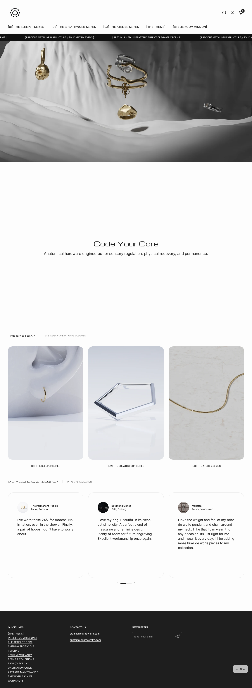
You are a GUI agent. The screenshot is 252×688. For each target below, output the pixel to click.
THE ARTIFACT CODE (20, 642)
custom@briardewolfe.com (85, 639)
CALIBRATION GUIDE (20, 667)
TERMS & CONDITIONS (21, 659)
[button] (224, 12)
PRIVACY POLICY (17, 663)
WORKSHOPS (15, 680)
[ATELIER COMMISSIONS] (22, 637)
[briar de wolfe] (15, 13)
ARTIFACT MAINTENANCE (23, 672)
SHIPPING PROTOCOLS (21, 646)
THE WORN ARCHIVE (20, 676)
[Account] (232, 12)
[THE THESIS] (16, 633)
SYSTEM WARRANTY (20, 655)
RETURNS (13, 650)
